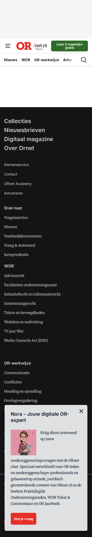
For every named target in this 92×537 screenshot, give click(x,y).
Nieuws (10, 227)
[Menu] (8, 46)
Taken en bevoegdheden (24, 312)
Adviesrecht (14, 275)
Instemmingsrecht (20, 303)
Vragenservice (16, 217)
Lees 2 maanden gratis (69, 46)
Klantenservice (16, 164)
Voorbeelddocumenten (23, 236)
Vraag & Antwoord (19, 245)
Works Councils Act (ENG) (26, 340)
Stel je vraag (23, 519)
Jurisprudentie (16, 254)
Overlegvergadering (20, 400)
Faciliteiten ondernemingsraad (30, 285)
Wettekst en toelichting (23, 322)
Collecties (17, 121)
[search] (84, 60)
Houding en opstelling (22, 391)
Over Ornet (19, 148)
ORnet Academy (18, 183)
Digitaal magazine (28, 139)
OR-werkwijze (17, 363)
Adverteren (13, 193)
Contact (10, 174)
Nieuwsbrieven (24, 130)
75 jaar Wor (14, 331)
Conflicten (13, 382)
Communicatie (17, 373)
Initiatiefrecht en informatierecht (32, 294)
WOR (9, 265)
